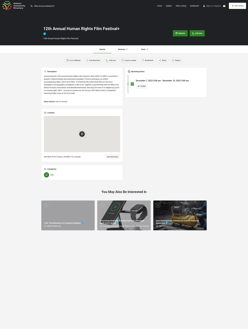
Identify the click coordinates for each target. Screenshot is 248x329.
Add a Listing (181, 6)
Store (144, 49)
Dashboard (194, 6)
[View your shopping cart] (224, 5)
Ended (143, 86)
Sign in (209, 6)
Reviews (122, 49)
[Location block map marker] (82, 134)
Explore (169, 6)
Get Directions (112, 157)
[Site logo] (15, 6)
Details (102, 49)
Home (159, 6)
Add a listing (238, 6)
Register (217, 6)
